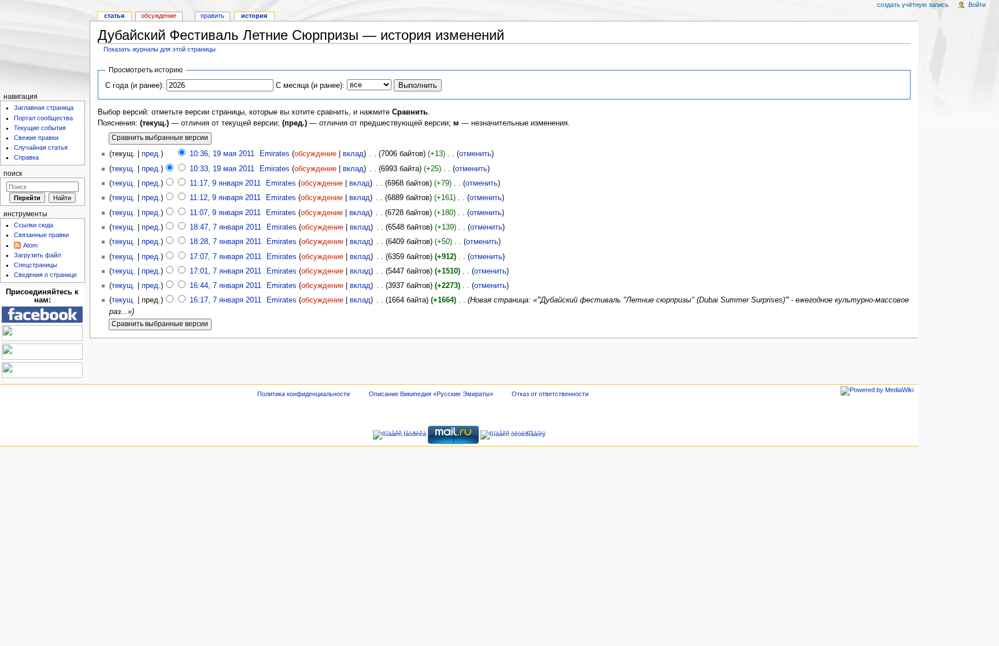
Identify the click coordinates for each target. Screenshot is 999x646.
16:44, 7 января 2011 (225, 286)
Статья (114, 15)
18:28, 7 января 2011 (225, 242)
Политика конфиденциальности (303, 393)
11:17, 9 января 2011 (225, 183)
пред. (151, 154)
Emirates (275, 154)
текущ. (123, 169)
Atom (30, 245)
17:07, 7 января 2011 (225, 257)
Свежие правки (36, 137)
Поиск (12, 173)
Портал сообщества (43, 118)
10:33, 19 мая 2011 (222, 169)
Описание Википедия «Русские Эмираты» (431, 393)
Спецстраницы (35, 264)
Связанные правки (41, 234)
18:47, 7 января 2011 (225, 227)
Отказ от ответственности (550, 393)
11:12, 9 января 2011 (225, 198)
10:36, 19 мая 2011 (222, 154)
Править (212, 15)
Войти (977, 4)
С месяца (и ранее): (310, 86)
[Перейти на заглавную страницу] (45, 45)
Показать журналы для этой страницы (159, 49)
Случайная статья (41, 147)
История (254, 15)
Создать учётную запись (913, 4)
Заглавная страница (43, 107)
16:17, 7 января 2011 (225, 300)
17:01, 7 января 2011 (225, 271)
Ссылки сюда (33, 225)
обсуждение (315, 154)
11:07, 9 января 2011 (225, 213)
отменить (475, 154)
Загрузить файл (37, 255)
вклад (353, 154)
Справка (26, 157)
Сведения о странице (45, 274)
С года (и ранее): (134, 86)
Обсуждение (158, 15)
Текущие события (40, 127)
